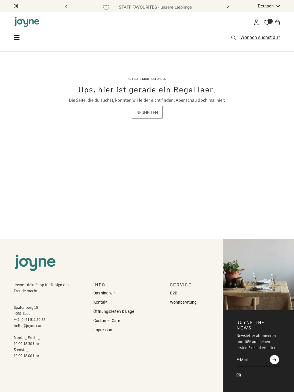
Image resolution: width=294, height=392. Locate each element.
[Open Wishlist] (267, 23)
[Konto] (256, 22)
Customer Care (106, 320)
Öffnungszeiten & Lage (113, 311)
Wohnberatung (183, 302)
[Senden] (274, 359)
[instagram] (16, 6)
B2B (173, 293)
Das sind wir (104, 293)
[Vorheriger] (66, 6)
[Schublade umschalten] (17, 37)
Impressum (103, 329)
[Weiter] (228, 6)
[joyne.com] (27, 22)
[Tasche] (277, 22)
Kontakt (100, 302)
